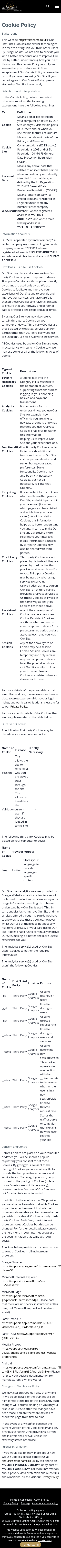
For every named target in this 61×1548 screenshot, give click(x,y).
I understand (30, 1544)
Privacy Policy (18, 706)
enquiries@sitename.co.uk (18, 1461)
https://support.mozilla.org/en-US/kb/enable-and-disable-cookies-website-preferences (29, 1353)
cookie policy (45, 1540)
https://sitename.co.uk (32, 40)
